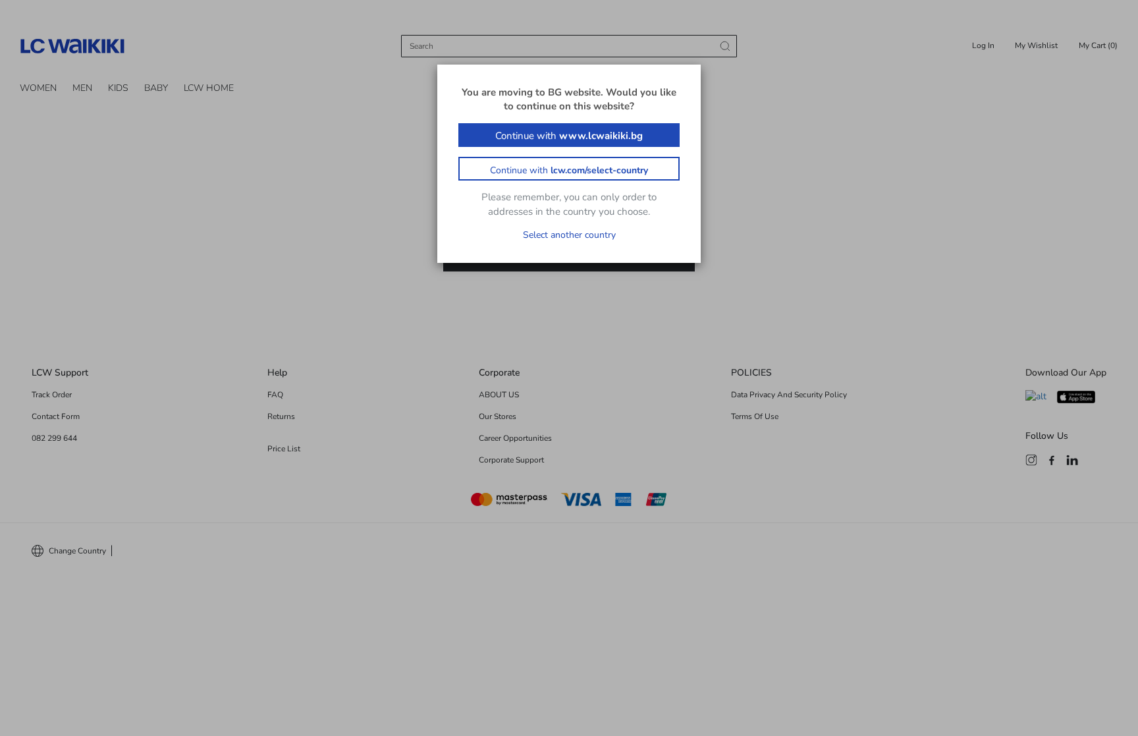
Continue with (569, 135)
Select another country (569, 235)
